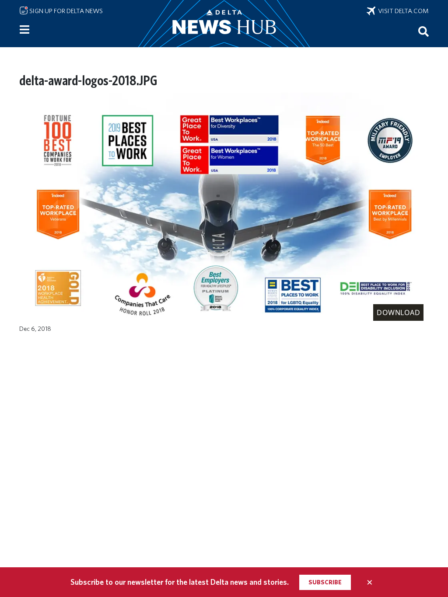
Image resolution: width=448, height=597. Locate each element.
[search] (423, 31)
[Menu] (24, 29)
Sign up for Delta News (65, 11)
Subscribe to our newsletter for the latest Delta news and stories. (179, 582)
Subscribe (325, 582)
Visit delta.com (402, 11)
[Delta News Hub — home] (224, 23)
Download (398, 312)
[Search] (423, 31)
